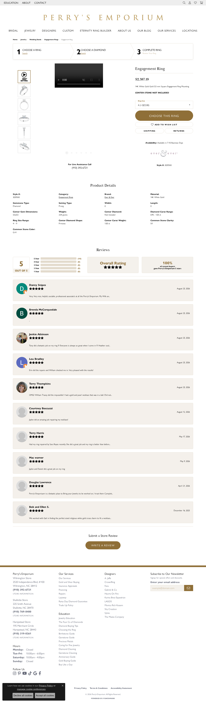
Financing (63, 589)
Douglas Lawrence (40, 482)
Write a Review (103, 545)
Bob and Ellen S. (39, 507)
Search (25, 53)
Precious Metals (66, 641)
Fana (107, 585)
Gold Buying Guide (67, 660)
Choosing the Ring (67, 629)
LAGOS (108, 601)
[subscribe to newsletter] (188, 588)
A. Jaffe (108, 578)
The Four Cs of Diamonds (71, 621)
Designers (49, 30)
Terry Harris (36, 433)
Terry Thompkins (40, 383)
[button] (10, 2)
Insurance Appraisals (68, 585)
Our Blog (144, 30)
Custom (68, 30)
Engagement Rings (51, 39)
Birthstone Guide (67, 633)
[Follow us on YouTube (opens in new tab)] (24, 673)
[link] (40, 2)
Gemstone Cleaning (68, 652)
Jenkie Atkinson (39, 334)
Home (15, 39)
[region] (79, 111)
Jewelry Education (67, 618)
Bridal (13, 30)
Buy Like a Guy (65, 664)
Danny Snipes (37, 285)
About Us (124, 30)
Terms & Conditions (99, 688)
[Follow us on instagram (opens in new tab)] (14, 673)
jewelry (23, 39)
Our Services (167, 30)
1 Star (36, 271)
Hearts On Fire (112, 593)
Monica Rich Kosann (114, 605)
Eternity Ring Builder (95, 30)
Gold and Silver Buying (69, 581)
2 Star (36, 268)
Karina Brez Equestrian (115, 597)
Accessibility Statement (121, 688)
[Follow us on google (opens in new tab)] (35, 673)
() (79, 258)
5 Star (36, 258)
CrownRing (110, 581)
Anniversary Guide (67, 656)
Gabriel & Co (111, 589)
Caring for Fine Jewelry (69, 645)
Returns (179, 130)
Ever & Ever (109, 197)
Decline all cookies (23, 695)
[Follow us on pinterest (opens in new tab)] (19, 673)
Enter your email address (165, 582)
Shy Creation (111, 609)
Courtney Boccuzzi (41, 408)
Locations (189, 30)
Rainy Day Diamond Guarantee (73, 601)
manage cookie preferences (31, 689)
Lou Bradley (36, 359)
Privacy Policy (80, 688)
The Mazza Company (114, 616)
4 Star (36, 261)
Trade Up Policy (66, 605)
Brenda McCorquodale (43, 309)
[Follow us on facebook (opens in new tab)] (40, 673)
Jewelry (30, 30)
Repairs (62, 593)
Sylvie (107, 612)
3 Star (36, 264)
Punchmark (109, 698)
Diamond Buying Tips (68, 625)
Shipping (149, 130)
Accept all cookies (45, 695)
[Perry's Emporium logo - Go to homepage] (103, 16)
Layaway (62, 597)
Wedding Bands (35, 39)
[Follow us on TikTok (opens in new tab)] (30, 673)
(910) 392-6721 (80, 167)
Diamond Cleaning (67, 648)
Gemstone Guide (67, 637)
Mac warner (36, 457)
